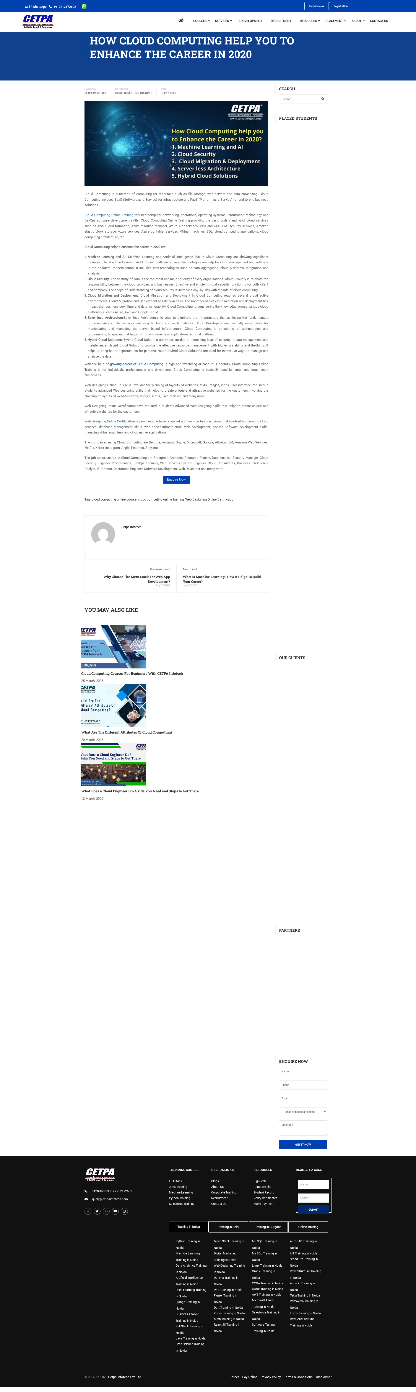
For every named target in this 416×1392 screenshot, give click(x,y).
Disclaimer (324, 1377)
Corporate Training (223, 1192)
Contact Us (379, 18)
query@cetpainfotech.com (110, 1199)
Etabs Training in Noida (305, 1313)
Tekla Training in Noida (305, 1295)
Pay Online (249, 1377)
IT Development (249, 18)
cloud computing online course (114, 499)
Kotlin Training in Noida (229, 1313)
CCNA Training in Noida (267, 1283)
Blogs (215, 1181)
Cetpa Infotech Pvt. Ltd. (125, 1377)
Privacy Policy (271, 1377)
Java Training (178, 1186)
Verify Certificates (265, 1198)
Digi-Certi (260, 1181)
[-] (38, 19)
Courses (199, 18)
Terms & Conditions (298, 1377)
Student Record (264, 1192)
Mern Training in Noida (229, 1319)
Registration (338, 6)
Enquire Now (315, 6)
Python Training (179, 1198)
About (356, 18)
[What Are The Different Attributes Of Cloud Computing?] (113, 705)
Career (234, 1377)
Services (222, 18)
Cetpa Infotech (95, 93)
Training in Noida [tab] (188, 1226)
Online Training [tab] (308, 1227)
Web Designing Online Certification (109, 421)
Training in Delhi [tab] (228, 1227)
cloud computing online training (161, 499)
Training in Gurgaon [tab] (268, 1227)
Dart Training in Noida (228, 1307)
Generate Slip (262, 1186)
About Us (217, 1186)
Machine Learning (181, 1192)
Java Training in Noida (191, 1338)
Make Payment (264, 1203)
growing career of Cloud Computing (136, 364)
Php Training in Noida (228, 1290)
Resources (308, 18)
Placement (334, 18)
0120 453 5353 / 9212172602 (112, 1191)
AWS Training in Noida (266, 1294)
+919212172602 (65, 6)
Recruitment (219, 1198)
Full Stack (175, 1181)
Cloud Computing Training (133, 93)
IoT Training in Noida (303, 1253)
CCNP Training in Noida (267, 1289)
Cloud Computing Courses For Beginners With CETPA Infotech (132, 673)
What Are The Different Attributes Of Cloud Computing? (126, 732)
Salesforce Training (182, 1203)
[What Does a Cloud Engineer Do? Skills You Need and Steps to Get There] (113, 764)
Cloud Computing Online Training (108, 215)
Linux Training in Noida (267, 1265)
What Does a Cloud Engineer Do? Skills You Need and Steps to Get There (140, 791)
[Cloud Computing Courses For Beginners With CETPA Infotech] (113, 646)
